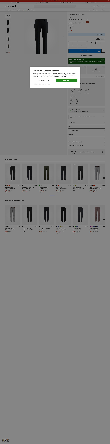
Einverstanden (66, 80)
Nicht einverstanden (43, 80)
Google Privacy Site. (61, 76)
